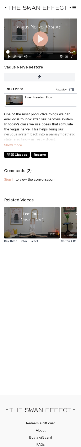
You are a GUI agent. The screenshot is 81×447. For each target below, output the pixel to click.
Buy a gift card (40, 437)
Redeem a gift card (40, 423)
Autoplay (61, 89)
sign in (9, 179)
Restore (40, 154)
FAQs (40, 444)
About (40, 430)
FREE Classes (17, 154)
